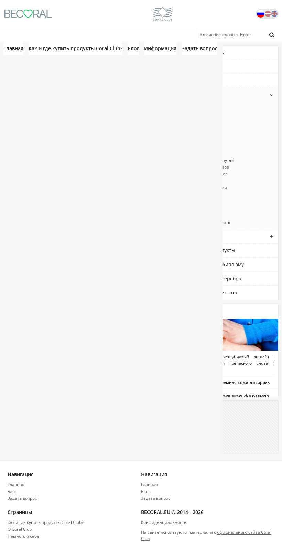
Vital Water (184, 80)
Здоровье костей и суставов (200, 167)
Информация (160, 48)
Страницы (20, 512)
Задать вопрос (199, 48)
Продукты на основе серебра (206, 278)
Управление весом (191, 215)
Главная (13, 48)
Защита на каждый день (197, 139)
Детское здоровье (190, 126)
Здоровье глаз (186, 153)
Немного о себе (23, 536)
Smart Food (185, 66)
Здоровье (183, 94)
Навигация (21, 474)
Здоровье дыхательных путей (203, 160)
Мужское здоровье (191, 181)
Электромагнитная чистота (204, 292)
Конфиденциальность (163, 522)
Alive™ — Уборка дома (199, 52)
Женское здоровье (191, 133)
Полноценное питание (195, 201)
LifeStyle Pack (185, 105)
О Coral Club (20, 529)
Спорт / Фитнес (187, 208)
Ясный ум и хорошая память (201, 222)
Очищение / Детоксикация (199, 188)
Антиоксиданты (188, 112)
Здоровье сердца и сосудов (200, 174)
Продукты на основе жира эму (208, 264)
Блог (133, 48)
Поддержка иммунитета (196, 194)
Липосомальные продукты (203, 250)
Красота (182, 236)
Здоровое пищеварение (196, 146)
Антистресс (184, 119)
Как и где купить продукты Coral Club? (75, 48)
